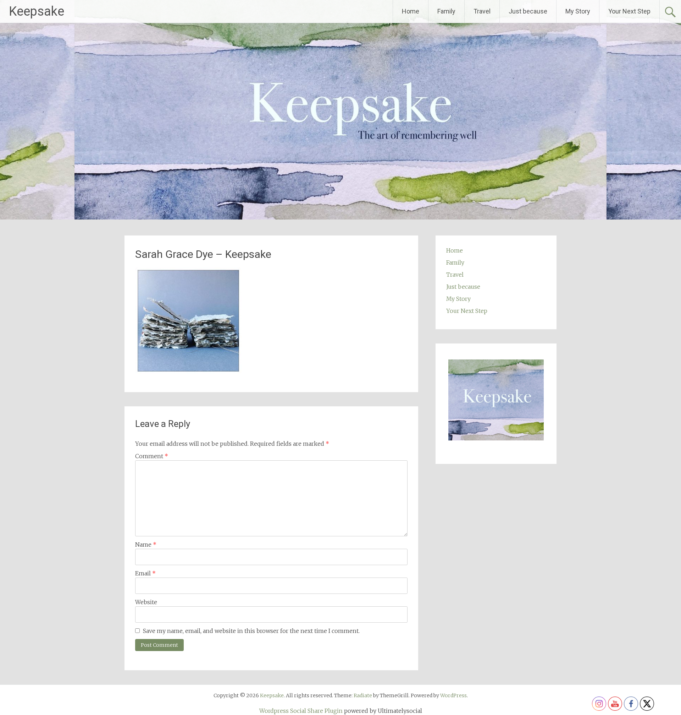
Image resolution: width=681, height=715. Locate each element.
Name (145, 544)
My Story (577, 11)
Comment (151, 456)
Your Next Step (629, 11)
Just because (528, 11)
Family (446, 11)
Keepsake (36, 11)
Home (410, 11)
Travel (482, 11)
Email (145, 573)
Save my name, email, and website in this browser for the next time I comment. (251, 630)
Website (146, 602)
